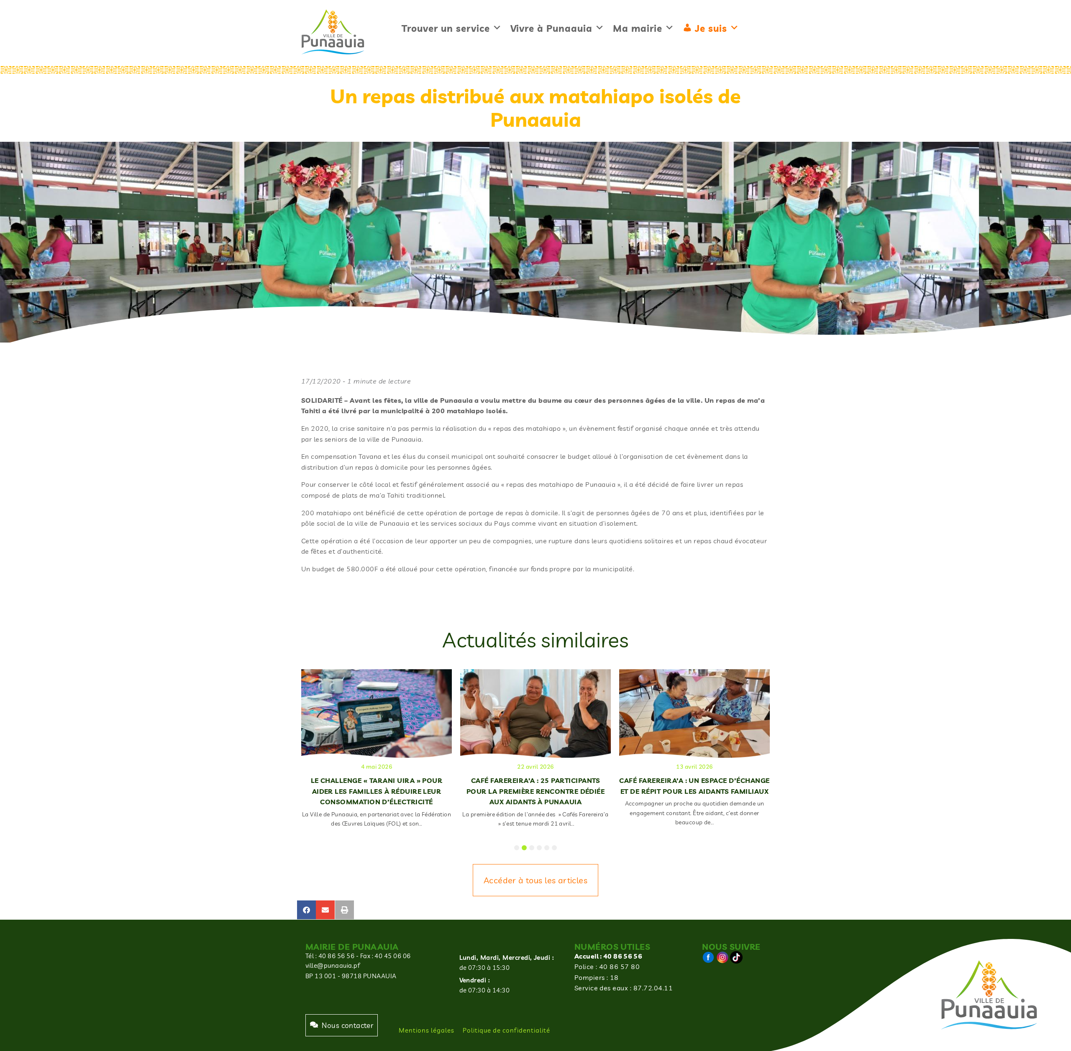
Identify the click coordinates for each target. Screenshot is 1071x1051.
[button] (306, 909)
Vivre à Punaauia (551, 28)
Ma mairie (637, 28)
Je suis (711, 28)
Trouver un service (446, 28)
